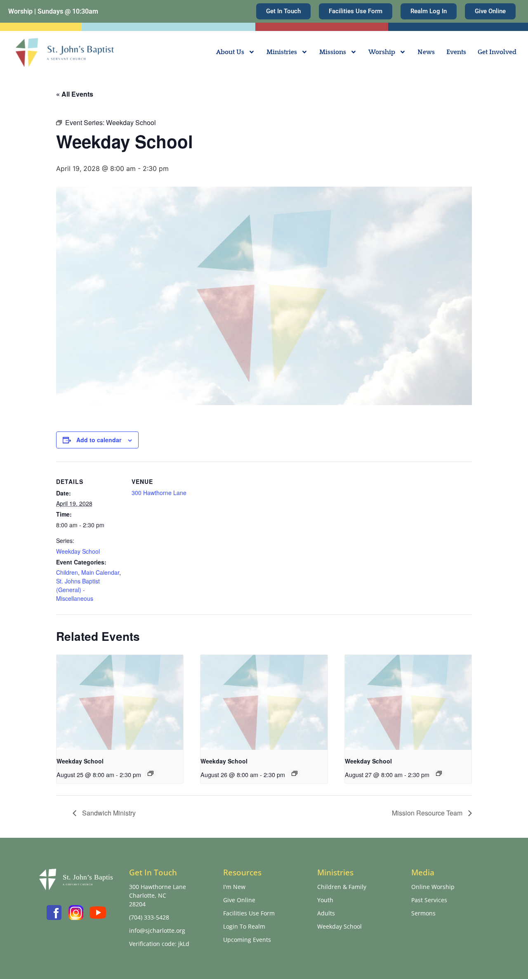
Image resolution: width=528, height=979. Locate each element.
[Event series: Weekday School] (150, 773)
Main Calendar (100, 572)
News (426, 52)
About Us (230, 52)
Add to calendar (98, 440)
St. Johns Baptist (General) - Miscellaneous (78, 589)
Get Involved (497, 52)
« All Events (74, 94)
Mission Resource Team (428, 813)
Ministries (281, 52)
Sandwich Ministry (108, 813)
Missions (332, 52)
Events (456, 52)
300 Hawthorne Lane (159, 492)
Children (67, 572)
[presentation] (120, 702)
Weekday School (78, 551)
